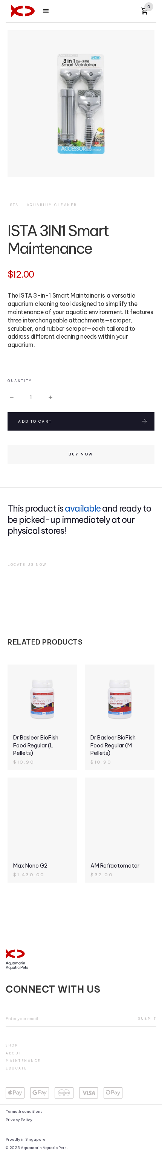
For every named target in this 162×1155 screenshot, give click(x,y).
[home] (23, 11)
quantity (20, 381)
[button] (46, 11)
